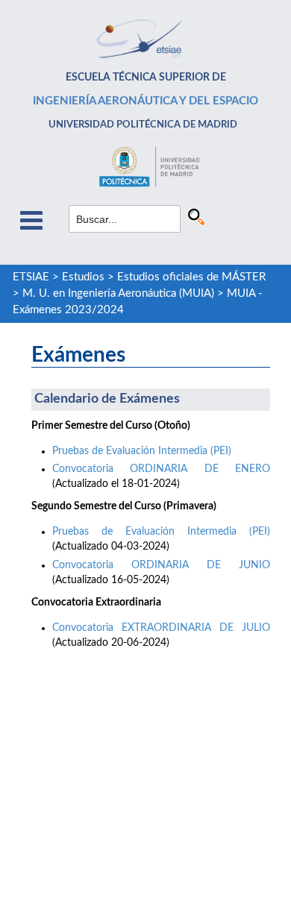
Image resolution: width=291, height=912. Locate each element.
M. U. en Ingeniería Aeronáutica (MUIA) (118, 293)
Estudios (83, 277)
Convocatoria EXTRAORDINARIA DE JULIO (161, 628)
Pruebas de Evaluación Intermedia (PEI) (141, 451)
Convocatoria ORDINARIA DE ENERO (161, 469)
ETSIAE (31, 277)
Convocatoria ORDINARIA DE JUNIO (161, 565)
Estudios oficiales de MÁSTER (191, 277)
